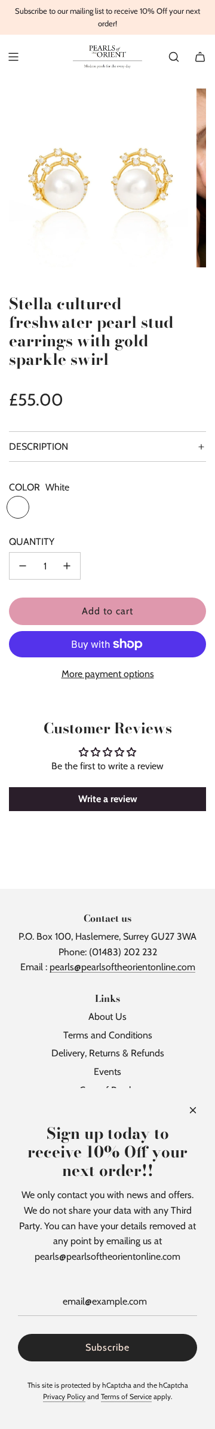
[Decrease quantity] (23, 566)
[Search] (174, 57)
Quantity (31, 541)
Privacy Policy (64, 1396)
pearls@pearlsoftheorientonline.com (122, 967)
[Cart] (200, 57)
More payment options (108, 674)
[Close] (193, 1110)
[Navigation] (13, 57)
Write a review (107, 799)
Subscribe (107, 1347)
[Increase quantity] (67, 566)
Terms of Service (126, 1396)
